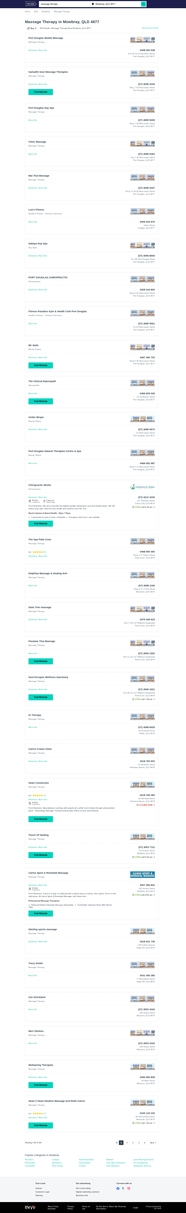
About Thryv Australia (53, 1207)
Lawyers (55, 1159)
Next (152, 1143)
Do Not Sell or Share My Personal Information (111, 1207)
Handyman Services (142, 1166)
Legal (135, 1207)
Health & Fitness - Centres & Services (45, 214)
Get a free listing (83, 1188)
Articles (38, 1188)
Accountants (84, 1163)
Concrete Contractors (115, 1163)
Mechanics (57, 1163)
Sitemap (39, 1195)
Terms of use (86, 1207)
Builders (110, 1159)
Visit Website (40, 92)
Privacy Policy (71, 1207)
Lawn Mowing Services (143, 1159)
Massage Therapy (36, 42)
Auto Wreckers (112, 1166)
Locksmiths (30, 1166)
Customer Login (42, 1192)
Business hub (82, 1195)
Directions (32, 50)
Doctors (82, 1166)
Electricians (30, 1163)
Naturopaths (33, 385)
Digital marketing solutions (87, 1192)
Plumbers (29, 1159)
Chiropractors (34, 281)
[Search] (143, 4)
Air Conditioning (140, 1163)
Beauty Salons (34, 349)
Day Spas (32, 247)
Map (32, 28)
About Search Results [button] (150, 28)
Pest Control (57, 1166)
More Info (43, 50)
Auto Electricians (86, 1159)
